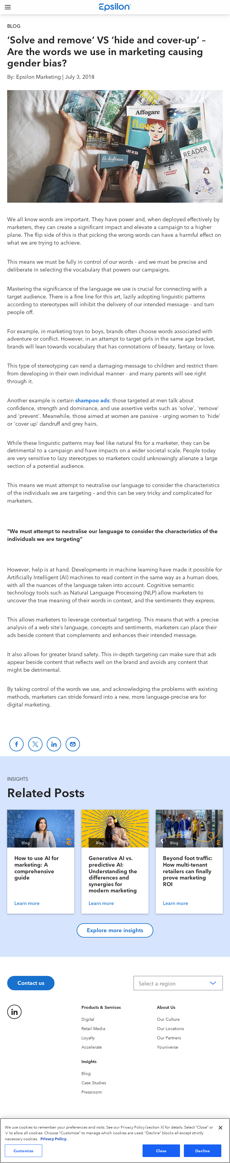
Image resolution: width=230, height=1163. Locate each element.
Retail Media (93, 1028)
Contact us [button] (30, 982)
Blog (86, 1073)
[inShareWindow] (54, 744)
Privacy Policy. (53, 1138)
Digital (87, 1019)
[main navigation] (8, 7)
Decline (202, 1150)
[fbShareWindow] (16, 744)
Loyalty (88, 1038)
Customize (23, 1150)
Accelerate (91, 1047)
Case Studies (93, 1082)
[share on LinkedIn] (14, 1012)
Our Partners (169, 1038)
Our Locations (170, 1028)
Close (161, 1150)
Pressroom (91, 1092)
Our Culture (168, 1019)
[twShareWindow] (35, 744)
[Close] (220, 1127)
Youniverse (167, 1047)
